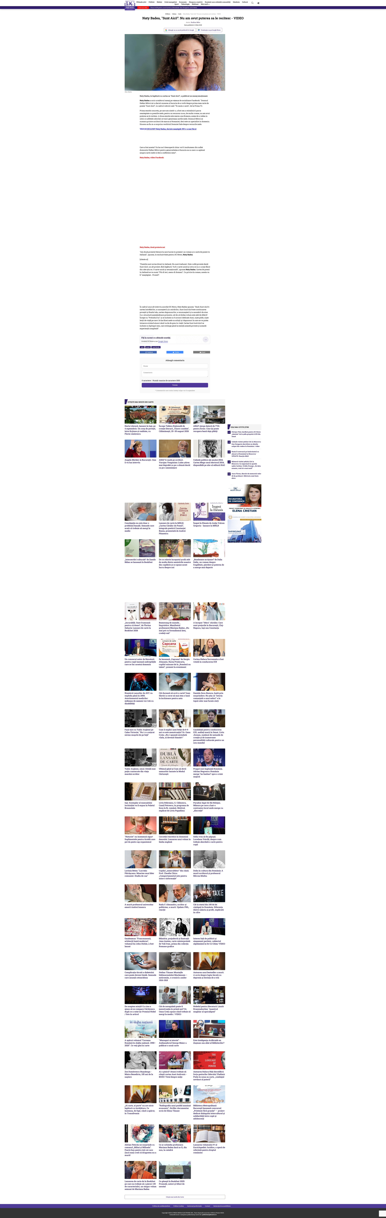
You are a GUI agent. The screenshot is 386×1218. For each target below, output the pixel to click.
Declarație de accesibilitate (222, 1206)
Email (203, 352)
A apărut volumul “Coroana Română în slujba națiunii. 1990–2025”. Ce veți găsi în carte (140, 1043)
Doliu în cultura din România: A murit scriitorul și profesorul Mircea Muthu (208, 873)
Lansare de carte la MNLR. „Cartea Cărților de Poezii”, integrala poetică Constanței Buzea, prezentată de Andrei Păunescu (172, 528)
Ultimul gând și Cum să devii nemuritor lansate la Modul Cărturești (172, 771)
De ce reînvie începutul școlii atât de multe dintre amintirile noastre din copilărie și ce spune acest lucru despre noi (175, 563)
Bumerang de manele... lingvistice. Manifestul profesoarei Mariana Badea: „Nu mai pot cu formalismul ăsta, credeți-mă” (174, 627)
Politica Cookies (178, 1206)
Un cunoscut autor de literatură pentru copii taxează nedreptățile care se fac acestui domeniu (140, 662)
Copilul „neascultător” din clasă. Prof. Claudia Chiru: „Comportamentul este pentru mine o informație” (174, 874)
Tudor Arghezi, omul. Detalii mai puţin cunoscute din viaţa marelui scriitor (140, 771)
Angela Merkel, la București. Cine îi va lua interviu (140, 461)
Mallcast (195, 4)
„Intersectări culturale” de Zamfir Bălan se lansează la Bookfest (140, 560)
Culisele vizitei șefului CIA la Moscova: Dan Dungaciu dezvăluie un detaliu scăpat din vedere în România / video (246, 444)
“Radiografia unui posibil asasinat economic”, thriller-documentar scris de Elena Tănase (175, 1108)
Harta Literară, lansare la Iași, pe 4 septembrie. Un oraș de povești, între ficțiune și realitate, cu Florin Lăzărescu (140, 430)
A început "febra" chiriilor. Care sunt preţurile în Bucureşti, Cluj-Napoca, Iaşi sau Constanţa (208, 625)
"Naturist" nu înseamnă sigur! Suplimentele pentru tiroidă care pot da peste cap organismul (140, 839)
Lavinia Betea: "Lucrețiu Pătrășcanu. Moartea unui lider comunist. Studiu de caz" (139, 873)
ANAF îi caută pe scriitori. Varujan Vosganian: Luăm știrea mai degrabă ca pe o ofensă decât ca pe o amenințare (174, 464)
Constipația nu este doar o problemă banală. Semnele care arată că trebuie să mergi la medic (139, 527)
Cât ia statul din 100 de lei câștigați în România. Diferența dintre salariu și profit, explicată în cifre (208, 908)
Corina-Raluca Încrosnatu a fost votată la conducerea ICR (208, 660)
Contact (207, 1206)
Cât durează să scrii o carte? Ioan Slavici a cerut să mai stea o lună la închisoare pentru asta (174, 696)
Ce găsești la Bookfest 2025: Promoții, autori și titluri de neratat (172, 1184)
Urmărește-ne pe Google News (211, 30)
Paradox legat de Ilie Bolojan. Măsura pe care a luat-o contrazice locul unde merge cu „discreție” (208, 806)
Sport (177, 4)
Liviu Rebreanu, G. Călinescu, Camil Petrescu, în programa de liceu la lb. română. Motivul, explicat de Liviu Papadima (174, 806)
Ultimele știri (141, 2)
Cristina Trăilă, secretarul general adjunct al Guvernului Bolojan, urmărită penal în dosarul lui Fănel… (183, 8)
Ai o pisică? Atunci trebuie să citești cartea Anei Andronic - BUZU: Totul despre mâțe (173, 1074)
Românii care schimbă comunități (217, 2)
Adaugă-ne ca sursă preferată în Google (181, 30)
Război (159, 2)
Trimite (175, 385)
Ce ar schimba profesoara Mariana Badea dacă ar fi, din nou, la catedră (173, 1147)
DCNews (130, 5)
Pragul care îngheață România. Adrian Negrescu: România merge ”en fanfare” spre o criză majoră (208, 772)
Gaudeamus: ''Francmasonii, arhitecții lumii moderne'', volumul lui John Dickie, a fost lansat (139, 942)
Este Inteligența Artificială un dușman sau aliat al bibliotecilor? (208, 1041)
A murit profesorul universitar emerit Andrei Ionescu (139, 905)
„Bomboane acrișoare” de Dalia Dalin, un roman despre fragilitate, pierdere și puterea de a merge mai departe (208, 563)
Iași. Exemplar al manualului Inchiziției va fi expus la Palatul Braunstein (140, 805)
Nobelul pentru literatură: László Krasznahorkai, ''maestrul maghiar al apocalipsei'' (208, 1009)
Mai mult (205, 4)
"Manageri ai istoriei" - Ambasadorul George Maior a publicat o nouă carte (173, 1043)
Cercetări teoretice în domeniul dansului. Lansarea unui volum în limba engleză (175, 839)
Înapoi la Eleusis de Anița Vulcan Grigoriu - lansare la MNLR (209, 524)
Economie (183, 2)
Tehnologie (185, 4)
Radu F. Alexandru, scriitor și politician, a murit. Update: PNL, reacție (174, 907)
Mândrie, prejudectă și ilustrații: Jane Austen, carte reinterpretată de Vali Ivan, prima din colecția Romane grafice (174, 942)
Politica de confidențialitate (161, 1206)
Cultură (245, 2)
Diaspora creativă (195, 2)
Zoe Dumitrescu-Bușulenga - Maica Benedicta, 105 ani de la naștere (139, 1074)
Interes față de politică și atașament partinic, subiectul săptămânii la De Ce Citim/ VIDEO (209, 941)
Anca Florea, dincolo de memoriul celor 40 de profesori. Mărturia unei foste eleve (246, 475)
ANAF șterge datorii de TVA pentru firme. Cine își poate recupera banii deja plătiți (206, 428)
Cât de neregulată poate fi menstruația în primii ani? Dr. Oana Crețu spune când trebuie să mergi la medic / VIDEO (175, 1010)
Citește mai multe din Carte (175, 1197)
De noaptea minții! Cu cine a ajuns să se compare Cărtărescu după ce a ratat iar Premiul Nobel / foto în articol (140, 1010)
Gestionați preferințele (194, 1206)
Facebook (150, 352)
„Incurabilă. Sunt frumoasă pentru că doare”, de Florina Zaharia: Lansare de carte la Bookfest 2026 (138, 626)
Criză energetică (170, 2)
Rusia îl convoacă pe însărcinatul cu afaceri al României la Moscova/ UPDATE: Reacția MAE (245, 453)
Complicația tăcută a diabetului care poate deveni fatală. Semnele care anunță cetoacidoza (140, 975)
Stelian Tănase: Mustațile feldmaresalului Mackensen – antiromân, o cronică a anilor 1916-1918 (173, 976)
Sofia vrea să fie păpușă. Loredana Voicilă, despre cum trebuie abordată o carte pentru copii (207, 840)
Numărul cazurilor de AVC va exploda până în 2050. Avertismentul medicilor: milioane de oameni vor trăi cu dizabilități (139, 698)
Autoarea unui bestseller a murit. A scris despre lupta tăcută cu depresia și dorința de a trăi (208, 975)
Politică (151, 2)
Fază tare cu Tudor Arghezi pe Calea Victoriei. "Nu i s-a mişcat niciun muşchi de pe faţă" (140, 732)
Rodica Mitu (195, 22)
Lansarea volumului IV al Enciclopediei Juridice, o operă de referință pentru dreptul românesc (209, 1148)
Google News (163, 341)
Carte (179, 14)
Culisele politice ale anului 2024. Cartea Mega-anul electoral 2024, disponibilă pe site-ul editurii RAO (209, 462)
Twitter (176, 352)
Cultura (174, 14)
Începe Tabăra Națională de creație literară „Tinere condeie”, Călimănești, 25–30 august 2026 (174, 428)
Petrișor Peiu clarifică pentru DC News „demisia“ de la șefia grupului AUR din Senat (246, 434)
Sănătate (236, 2)
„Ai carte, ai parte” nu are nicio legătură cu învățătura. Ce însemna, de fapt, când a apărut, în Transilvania (140, 1109)
